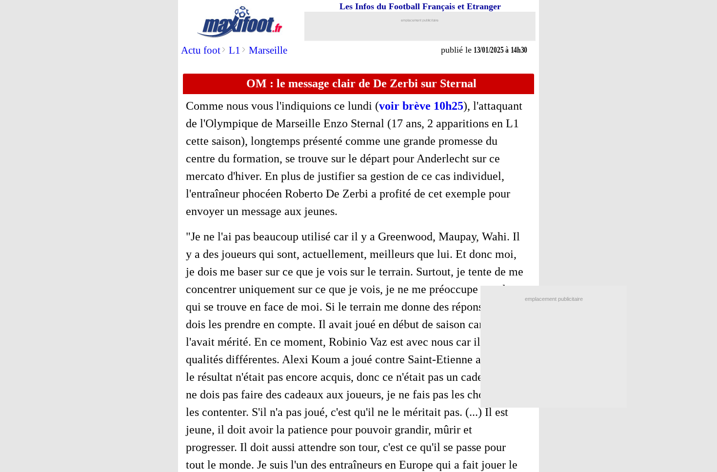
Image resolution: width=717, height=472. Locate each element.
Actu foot (200, 50)
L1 (234, 50)
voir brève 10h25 (421, 105)
